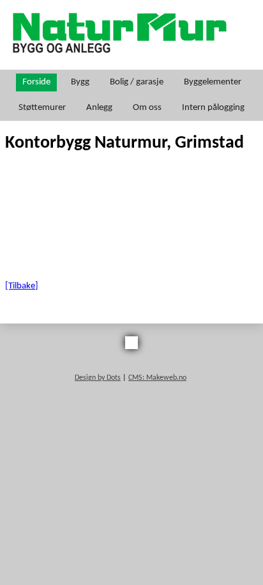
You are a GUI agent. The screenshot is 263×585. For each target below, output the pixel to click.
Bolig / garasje (136, 82)
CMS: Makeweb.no (157, 378)
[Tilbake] (21, 286)
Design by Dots (98, 378)
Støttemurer (42, 108)
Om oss (147, 108)
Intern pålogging (213, 108)
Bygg (80, 82)
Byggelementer (212, 82)
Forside (36, 82)
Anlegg (99, 108)
